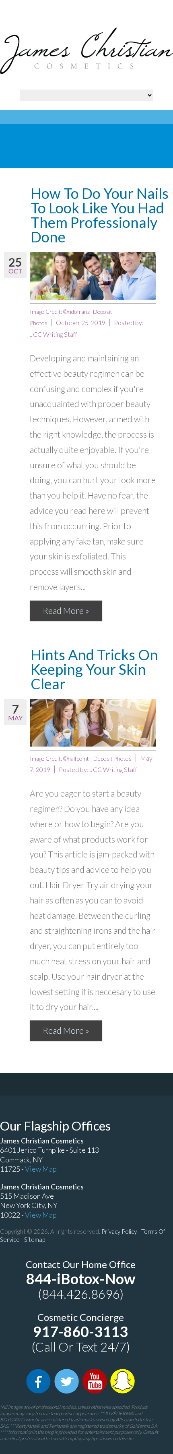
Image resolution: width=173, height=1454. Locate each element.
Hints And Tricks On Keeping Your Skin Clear (94, 669)
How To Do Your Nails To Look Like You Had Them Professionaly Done (100, 215)
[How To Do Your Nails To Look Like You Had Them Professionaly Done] (93, 276)
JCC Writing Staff (53, 334)
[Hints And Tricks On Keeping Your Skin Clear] (93, 723)
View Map (41, 1168)
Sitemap (34, 1239)
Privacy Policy (119, 1231)
